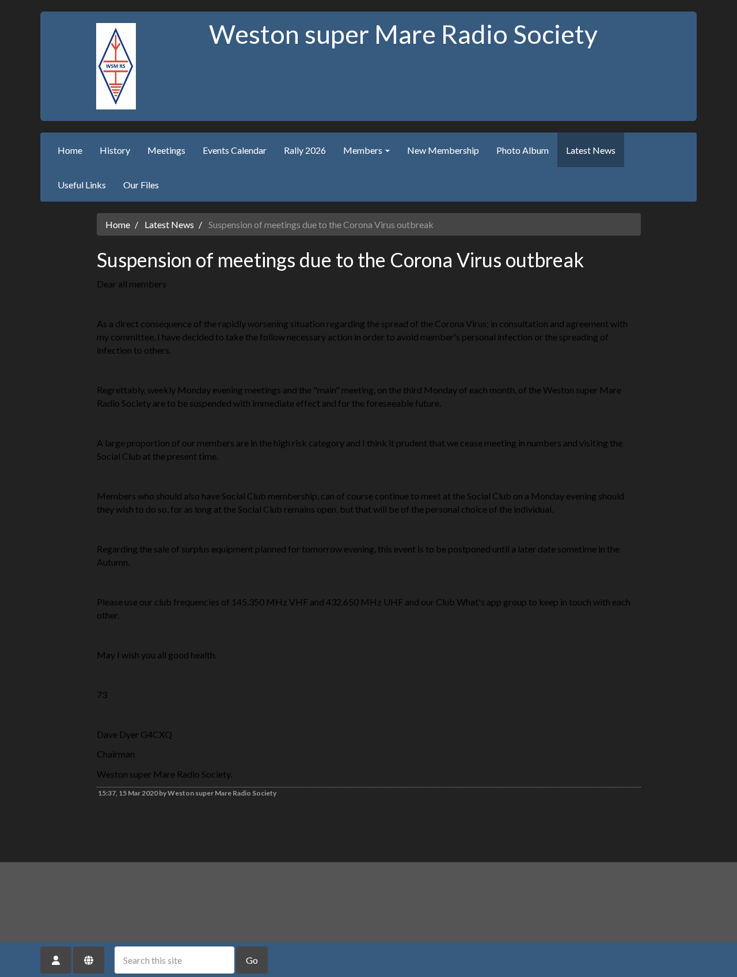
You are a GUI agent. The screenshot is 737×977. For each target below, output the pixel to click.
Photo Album (522, 150)
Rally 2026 (305, 150)
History (115, 150)
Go (252, 960)
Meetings (166, 150)
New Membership (443, 150)
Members (363, 150)
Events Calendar (235, 150)
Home (70, 150)
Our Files (141, 184)
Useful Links (82, 184)
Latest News (591, 150)
